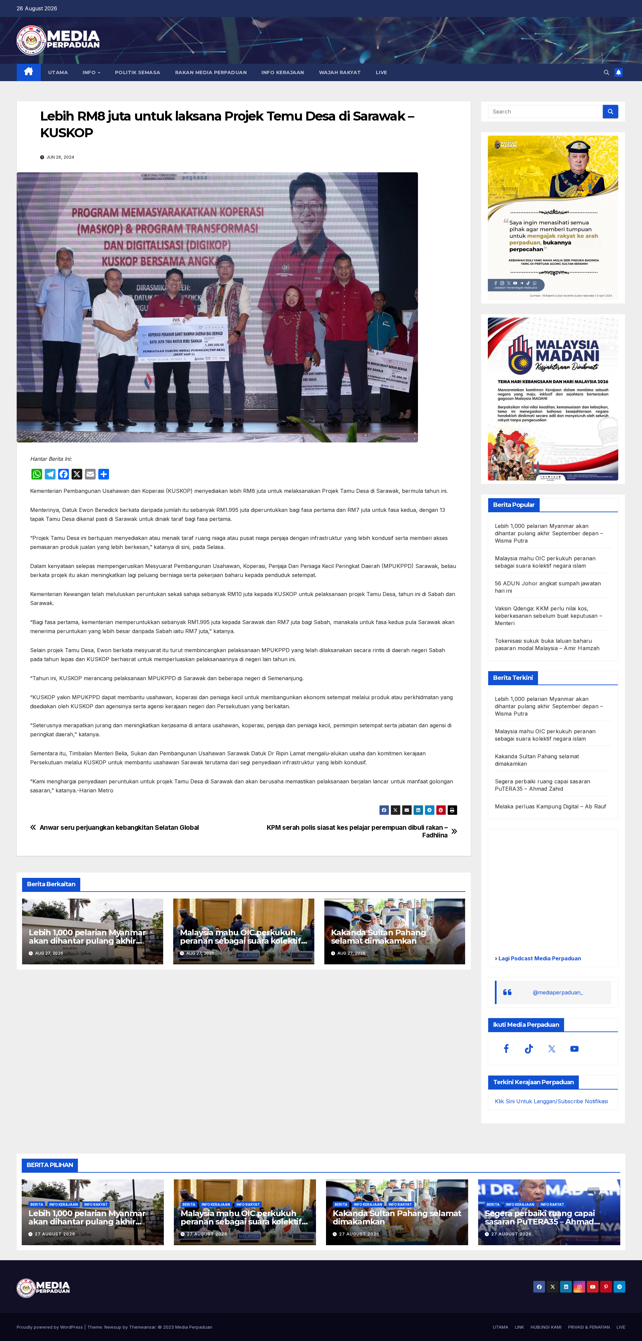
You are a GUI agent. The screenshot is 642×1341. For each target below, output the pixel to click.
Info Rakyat (96, 1204)
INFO (90, 72)
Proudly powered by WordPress (50, 1327)
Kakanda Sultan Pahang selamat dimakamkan (378, 937)
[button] (606, 72)
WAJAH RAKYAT (340, 72)
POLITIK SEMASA (137, 72)
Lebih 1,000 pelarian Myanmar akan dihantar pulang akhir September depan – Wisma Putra (549, 533)
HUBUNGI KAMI (546, 1327)
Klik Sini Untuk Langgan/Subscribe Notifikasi (551, 1101)
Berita (36, 1204)
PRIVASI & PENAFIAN (589, 1327)
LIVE (381, 72)
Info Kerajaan (63, 1204)
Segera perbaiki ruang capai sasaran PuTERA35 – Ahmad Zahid (540, 1221)
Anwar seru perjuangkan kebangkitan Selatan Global (119, 827)
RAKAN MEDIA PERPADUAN (211, 72)
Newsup (112, 1327)
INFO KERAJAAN (282, 72)
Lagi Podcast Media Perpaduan (539, 958)
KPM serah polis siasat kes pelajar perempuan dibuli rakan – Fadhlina (357, 831)
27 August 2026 (55, 1233)
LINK (519, 1327)
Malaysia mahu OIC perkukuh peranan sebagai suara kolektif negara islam (240, 941)
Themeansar (142, 1327)
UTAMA (58, 72)
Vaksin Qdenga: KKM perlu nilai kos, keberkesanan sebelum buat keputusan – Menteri (548, 615)
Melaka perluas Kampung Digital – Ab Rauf (551, 806)
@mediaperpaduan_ (558, 992)
